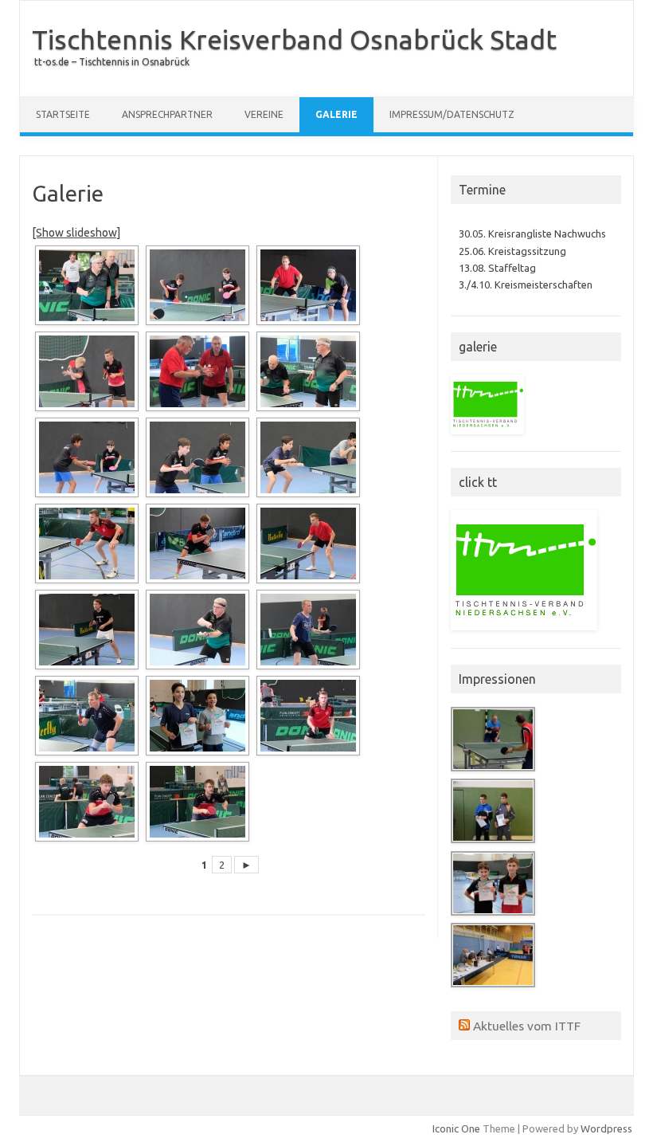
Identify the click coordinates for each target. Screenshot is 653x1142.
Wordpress (606, 1128)
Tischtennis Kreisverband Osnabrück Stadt (294, 39)
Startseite (63, 114)
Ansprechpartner (167, 114)
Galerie (336, 114)
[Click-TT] (487, 438)
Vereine (263, 114)
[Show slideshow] (76, 232)
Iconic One (456, 1128)
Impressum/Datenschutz (451, 114)
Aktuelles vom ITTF (527, 1025)
